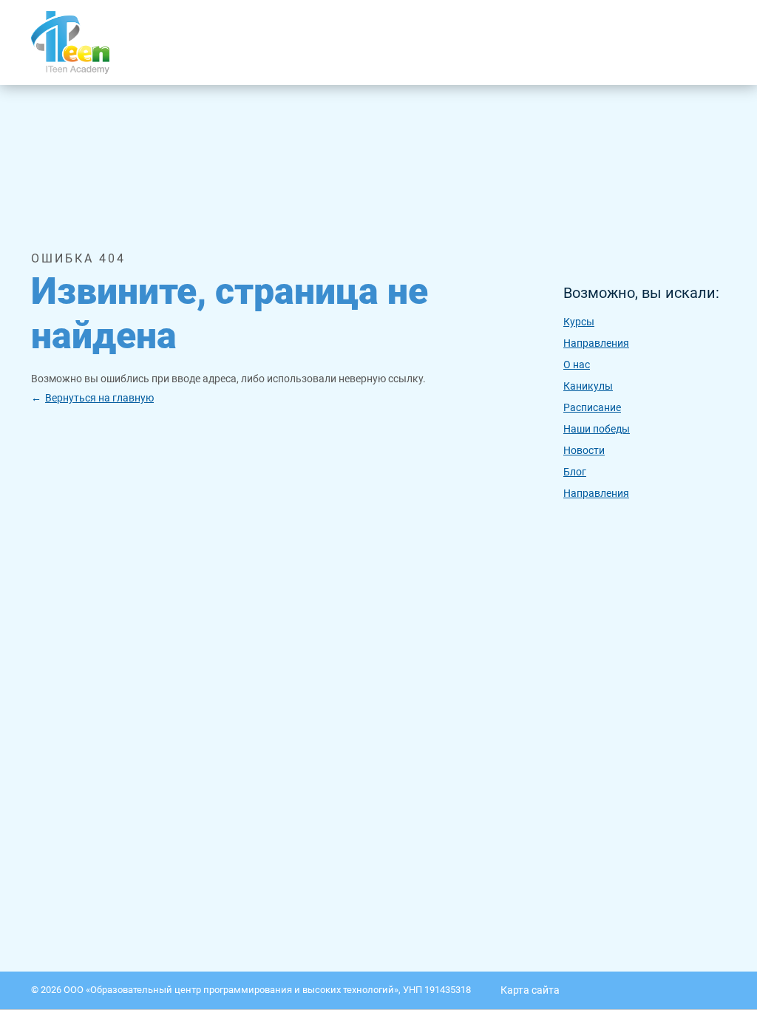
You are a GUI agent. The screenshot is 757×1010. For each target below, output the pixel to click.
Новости (584, 450)
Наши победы (596, 429)
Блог (574, 472)
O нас (576, 364)
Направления (596, 343)
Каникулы (588, 386)
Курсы (578, 322)
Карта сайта (530, 990)
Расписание (592, 407)
